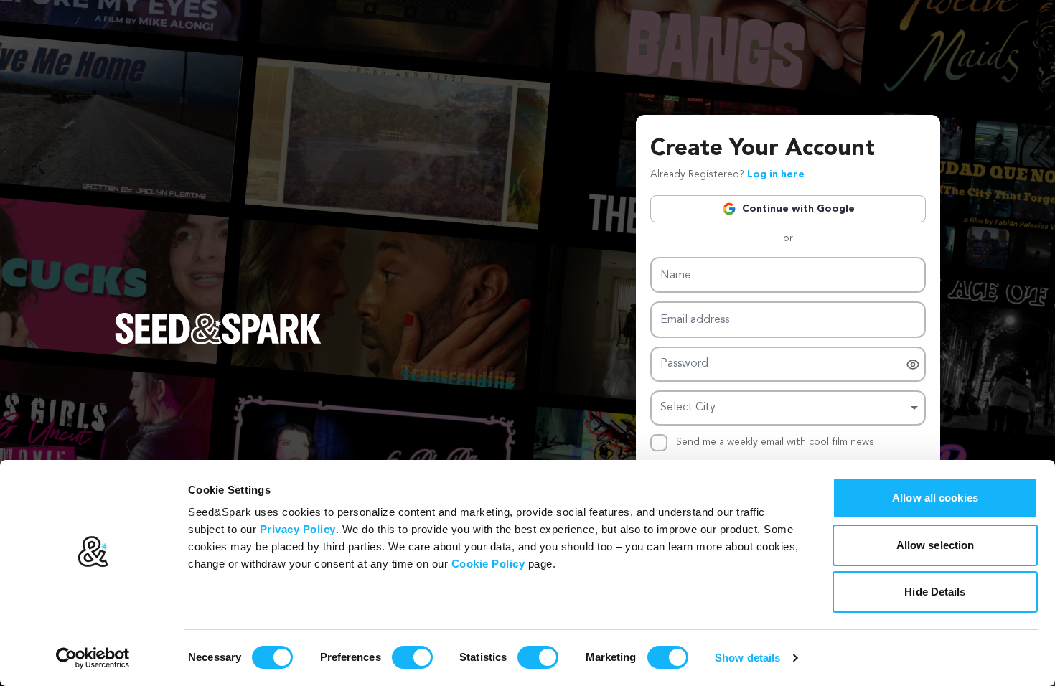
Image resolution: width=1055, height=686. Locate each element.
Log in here (776, 174)
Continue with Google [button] (798, 209)
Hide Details (934, 592)
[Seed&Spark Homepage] (218, 343)
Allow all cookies (935, 498)
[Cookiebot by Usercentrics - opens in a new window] (93, 658)
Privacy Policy (298, 529)
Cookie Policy (488, 564)
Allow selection (935, 545)
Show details (747, 658)
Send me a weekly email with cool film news (775, 442)
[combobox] (788, 408)
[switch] (412, 657)
